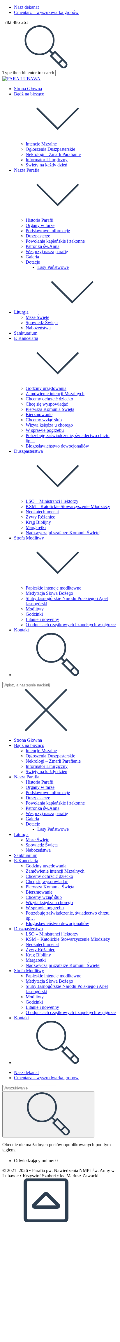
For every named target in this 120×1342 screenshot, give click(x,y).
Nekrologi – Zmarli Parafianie (53, 761)
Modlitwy (35, 996)
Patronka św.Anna (42, 808)
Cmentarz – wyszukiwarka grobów (46, 12)
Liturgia (21, 834)
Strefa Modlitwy (29, 970)
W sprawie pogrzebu (45, 907)
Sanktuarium (25, 855)
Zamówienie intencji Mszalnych (55, 871)
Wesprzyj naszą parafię (47, 813)
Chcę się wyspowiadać (47, 881)
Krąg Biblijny (38, 954)
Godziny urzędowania (46, 865)
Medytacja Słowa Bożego (49, 981)
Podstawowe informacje (48, 792)
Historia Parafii (39, 782)
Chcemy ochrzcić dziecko (49, 876)
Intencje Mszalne (41, 750)
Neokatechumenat (42, 944)
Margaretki (36, 960)
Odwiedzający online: (34, 1160)
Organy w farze (40, 787)
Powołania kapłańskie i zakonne (55, 802)
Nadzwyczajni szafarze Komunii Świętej (63, 965)
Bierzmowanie (39, 892)
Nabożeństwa (38, 850)
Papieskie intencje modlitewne (53, 975)
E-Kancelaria (26, 860)
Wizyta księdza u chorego (49, 902)
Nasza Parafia (26, 776)
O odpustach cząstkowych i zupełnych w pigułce (71, 1012)
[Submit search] (48, 1114)
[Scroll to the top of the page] (46, 1220)
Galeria (32, 818)
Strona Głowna (28, 740)
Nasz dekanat (26, 7)
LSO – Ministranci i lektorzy (52, 933)
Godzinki (34, 1002)
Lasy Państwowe (53, 829)
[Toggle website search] (57, 674)
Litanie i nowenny (42, 1007)
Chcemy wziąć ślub (44, 897)
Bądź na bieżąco (29, 745)
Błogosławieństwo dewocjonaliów (57, 923)
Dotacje (33, 823)
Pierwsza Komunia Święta (50, 886)
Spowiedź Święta (42, 844)
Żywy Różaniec (40, 949)
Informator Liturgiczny (47, 766)
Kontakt (21, 1017)
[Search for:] (46, 67)
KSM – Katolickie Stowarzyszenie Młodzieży (68, 939)
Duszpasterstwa (28, 928)
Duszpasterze (38, 797)
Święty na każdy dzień (46, 771)
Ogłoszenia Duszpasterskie (50, 755)
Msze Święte (37, 839)
